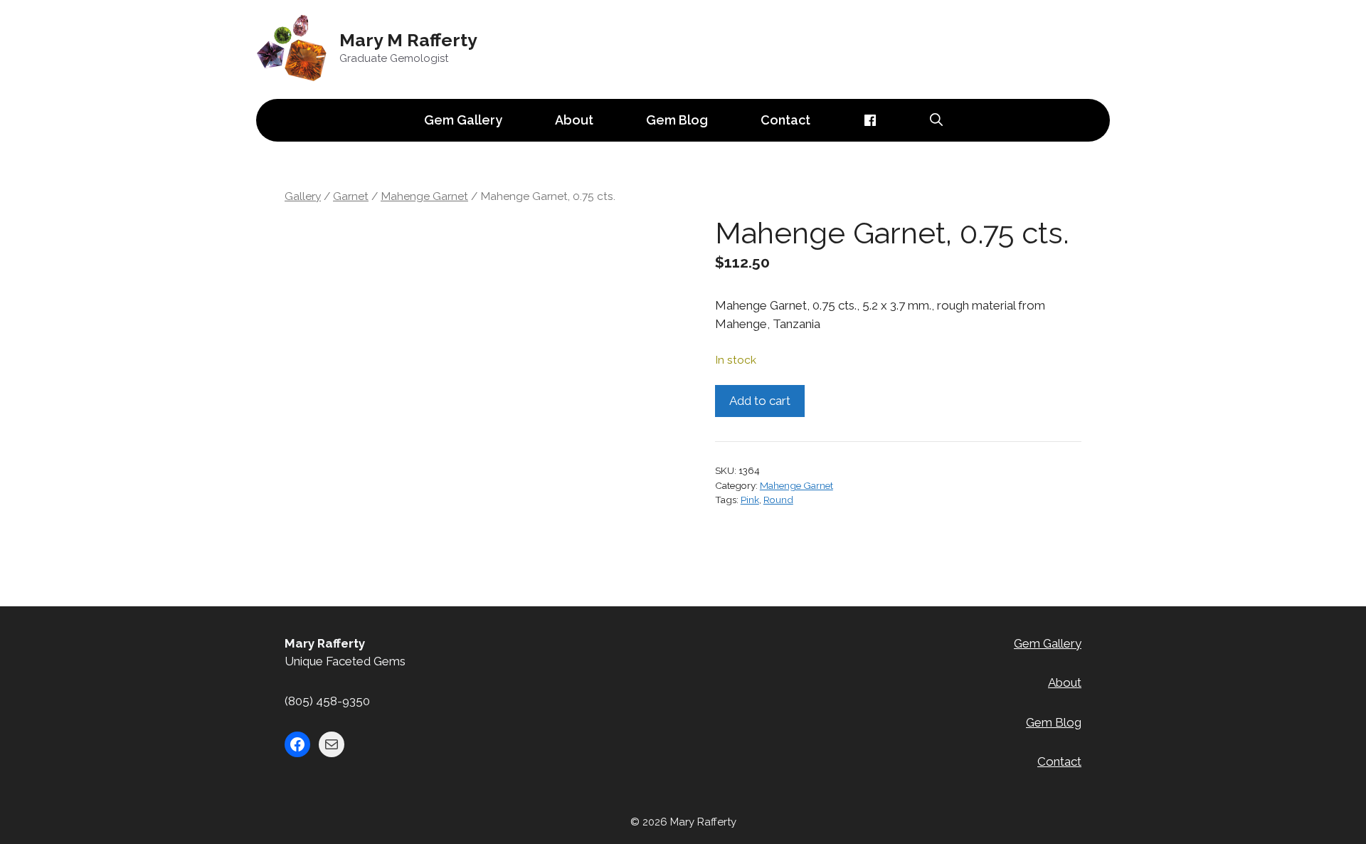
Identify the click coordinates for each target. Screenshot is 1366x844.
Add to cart (759, 401)
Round (778, 499)
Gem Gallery (463, 119)
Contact (785, 119)
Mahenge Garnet (424, 196)
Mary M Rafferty (408, 40)
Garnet (351, 196)
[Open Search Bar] (936, 120)
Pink (750, 499)
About (574, 119)
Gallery (303, 196)
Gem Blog (677, 119)
